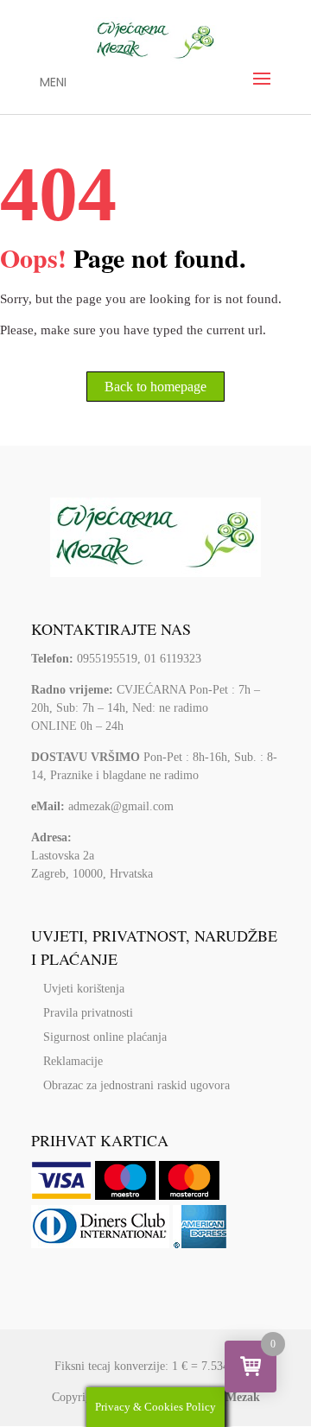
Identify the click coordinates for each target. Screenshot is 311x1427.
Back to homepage (155, 386)
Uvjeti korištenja (83, 988)
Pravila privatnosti (88, 1012)
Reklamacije (73, 1061)
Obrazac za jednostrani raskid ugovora (136, 1085)
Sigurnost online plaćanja (105, 1037)
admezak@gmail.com (121, 806)
